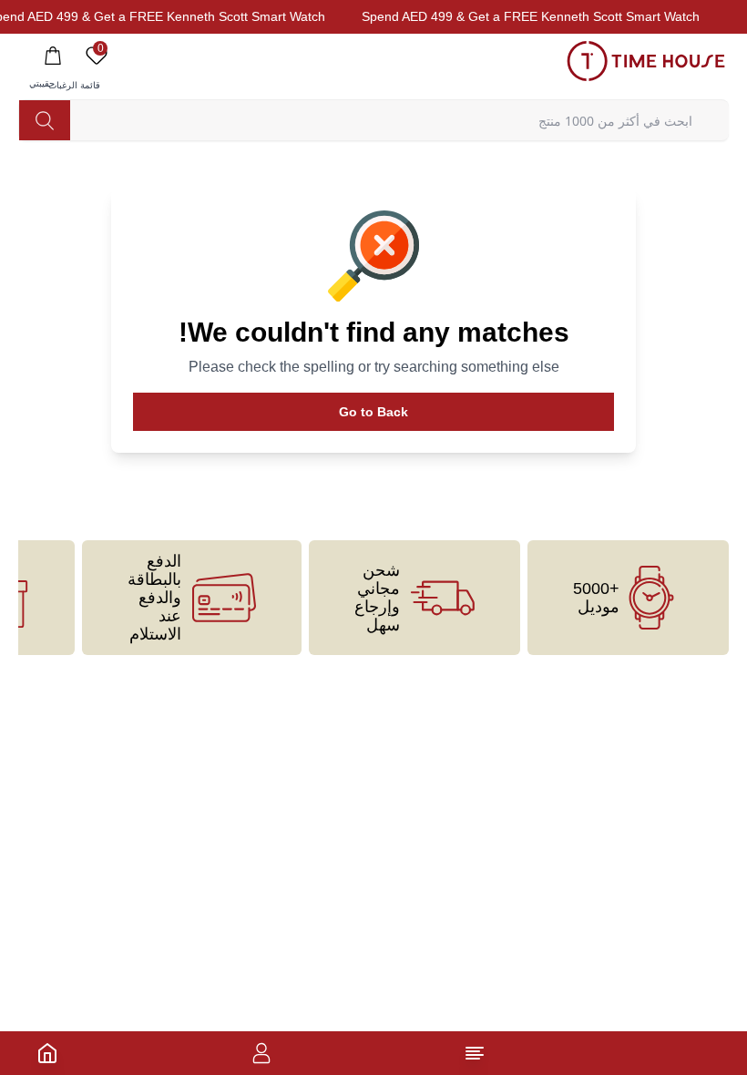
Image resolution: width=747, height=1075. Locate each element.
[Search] (44, 120)
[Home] (47, 1053)
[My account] (261, 1053)
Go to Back (373, 411)
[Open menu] (475, 1053)
